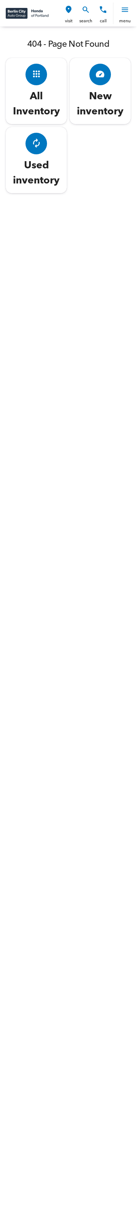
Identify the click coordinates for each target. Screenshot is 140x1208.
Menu (125, 20)
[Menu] (125, 9)
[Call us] (103, 10)
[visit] (68, 10)
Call (103, 20)
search (85, 20)
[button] (68, 13)
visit (69, 20)
